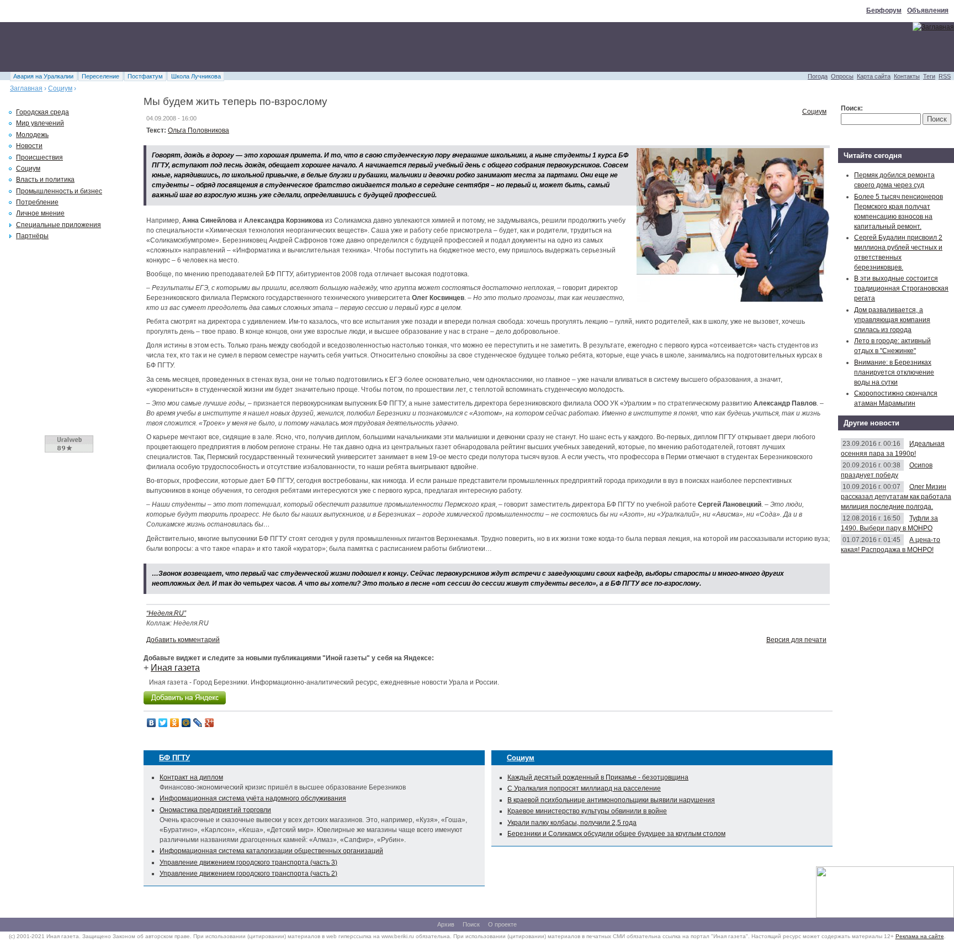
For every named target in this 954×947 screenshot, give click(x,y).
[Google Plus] (209, 722)
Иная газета (175, 667)
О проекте (502, 924)
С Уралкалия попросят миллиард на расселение (584, 788)
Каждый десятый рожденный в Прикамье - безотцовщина (597, 777)
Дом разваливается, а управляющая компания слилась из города (892, 320)
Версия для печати (796, 640)
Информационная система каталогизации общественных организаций (271, 851)
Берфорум (884, 10)
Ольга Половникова (198, 130)
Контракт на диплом (191, 777)
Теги (929, 76)
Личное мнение (40, 213)
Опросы (842, 76)
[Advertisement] (201, 47)
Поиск (471, 924)
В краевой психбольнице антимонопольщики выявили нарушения (611, 800)
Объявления (927, 10)
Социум (60, 88)
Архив (445, 924)
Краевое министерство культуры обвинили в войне (587, 811)
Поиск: (852, 108)
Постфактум (145, 76)
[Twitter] (163, 722)
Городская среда (42, 112)
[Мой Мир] (186, 722)
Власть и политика (45, 179)
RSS (945, 76)
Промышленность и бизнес (59, 191)
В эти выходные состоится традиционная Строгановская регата (901, 288)
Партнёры (32, 236)
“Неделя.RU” (166, 613)
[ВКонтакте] (151, 722)
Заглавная (26, 88)
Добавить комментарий (183, 640)
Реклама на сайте (919, 936)
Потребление (37, 202)
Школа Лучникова (196, 76)
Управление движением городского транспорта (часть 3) (248, 862)
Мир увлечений (40, 123)
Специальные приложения (58, 225)
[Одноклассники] (175, 722)
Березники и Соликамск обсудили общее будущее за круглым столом (616, 834)
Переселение (100, 76)
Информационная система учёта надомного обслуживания (253, 798)
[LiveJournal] (198, 722)
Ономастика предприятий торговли (215, 810)
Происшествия (39, 157)
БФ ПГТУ (174, 758)
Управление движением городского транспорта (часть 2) (248, 873)
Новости (29, 146)
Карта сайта (874, 76)
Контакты (907, 76)
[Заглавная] (933, 27)
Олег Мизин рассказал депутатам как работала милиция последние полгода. (896, 497)
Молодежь (32, 135)
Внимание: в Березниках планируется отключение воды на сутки (894, 372)
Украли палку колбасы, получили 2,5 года (572, 823)
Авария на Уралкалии (43, 76)
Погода (818, 76)
